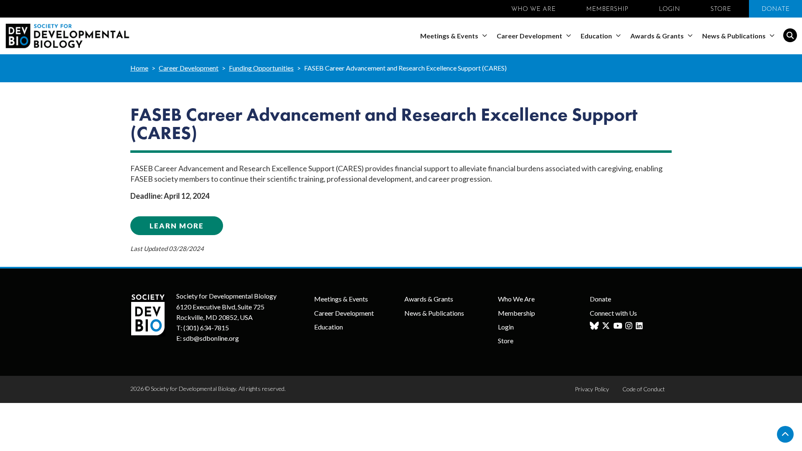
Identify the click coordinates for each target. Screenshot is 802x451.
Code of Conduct (643, 389)
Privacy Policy (592, 389)
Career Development (530, 36)
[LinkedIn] (640, 326)
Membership (516, 313)
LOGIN (669, 9)
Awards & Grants (657, 36)
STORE (721, 9)
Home (139, 68)
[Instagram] (629, 326)
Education (597, 36)
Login (506, 327)
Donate (600, 299)
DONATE (775, 9)
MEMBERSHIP (607, 9)
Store (505, 341)
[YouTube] (618, 326)
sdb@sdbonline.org (211, 338)
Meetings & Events (450, 36)
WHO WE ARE (533, 9)
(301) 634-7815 (206, 328)
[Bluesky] (595, 326)
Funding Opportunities (261, 68)
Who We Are (516, 299)
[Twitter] (607, 326)
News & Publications (734, 36)
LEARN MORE (177, 225)
